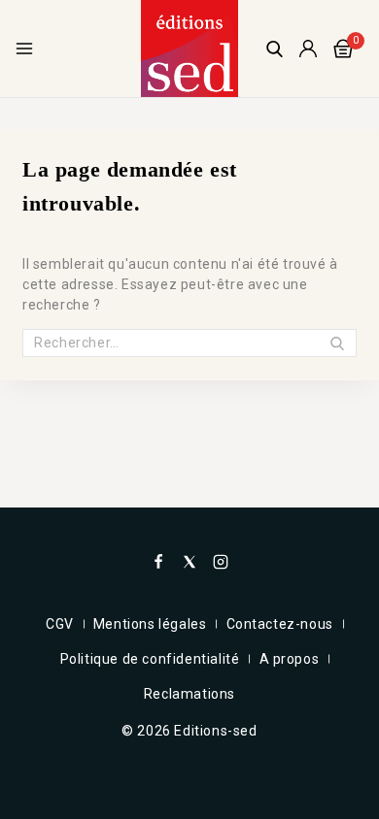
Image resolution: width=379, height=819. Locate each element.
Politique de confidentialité (150, 659)
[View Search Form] (274, 49)
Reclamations (189, 694)
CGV (60, 624)
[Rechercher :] (189, 342)
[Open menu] (24, 48)
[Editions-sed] (189, 48)
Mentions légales (150, 624)
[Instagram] (220, 561)
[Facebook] (158, 561)
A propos (289, 659)
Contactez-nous (279, 624)
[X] (189, 561)
